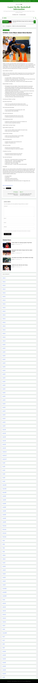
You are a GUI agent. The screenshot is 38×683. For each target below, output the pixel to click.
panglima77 (5, 451)
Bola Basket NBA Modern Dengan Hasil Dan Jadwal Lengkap (19, 21)
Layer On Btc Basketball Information (19, 8)
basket (26, 63)
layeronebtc (8, 188)
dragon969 (4, 488)
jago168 (4, 403)
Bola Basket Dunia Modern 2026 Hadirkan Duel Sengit (22, 257)
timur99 (4, 462)
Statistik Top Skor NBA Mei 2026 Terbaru (20, 265)
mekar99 (4, 566)
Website (5, 226)
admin (5, 34)
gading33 (4, 603)
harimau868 (5, 632)
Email (5, 222)
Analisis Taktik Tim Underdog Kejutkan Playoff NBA (22, 242)
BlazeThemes (28, 681)
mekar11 (4, 281)
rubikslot (4, 555)
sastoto (4, 629)
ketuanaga (4, 525)
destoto (4, 599)
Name (5, 218)
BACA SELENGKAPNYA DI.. (8, 185)
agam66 (4, 344)
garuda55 (4, 651)
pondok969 (4, 588)
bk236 (4, 647)
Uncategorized (6, 30)
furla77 (4, 636)
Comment (6, 206)
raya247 (4, 562)
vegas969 (4, 496)
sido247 (4, 625)
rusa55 (4, 677)
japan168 (4, 429)
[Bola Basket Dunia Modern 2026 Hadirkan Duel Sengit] (33, 22)
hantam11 (4, 614)
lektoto (4, 540)
